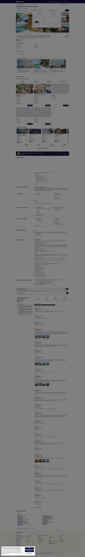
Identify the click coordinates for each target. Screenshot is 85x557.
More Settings (29, 553)
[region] (18, 551)
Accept (29, 548)
